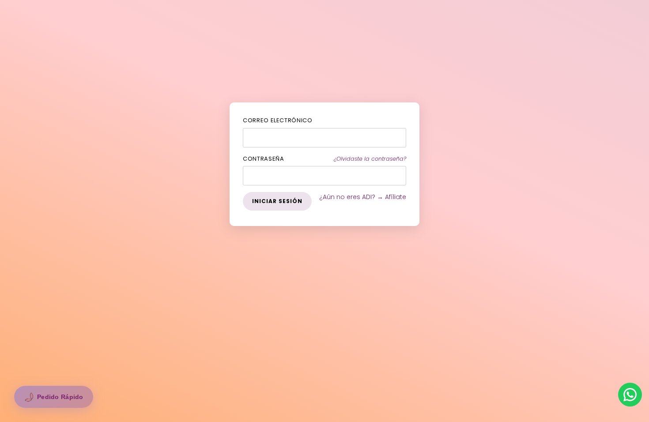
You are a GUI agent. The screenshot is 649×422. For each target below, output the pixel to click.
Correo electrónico (278, 120)
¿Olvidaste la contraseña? (370, 158)
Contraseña (263, 158)
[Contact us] (630, 395)
